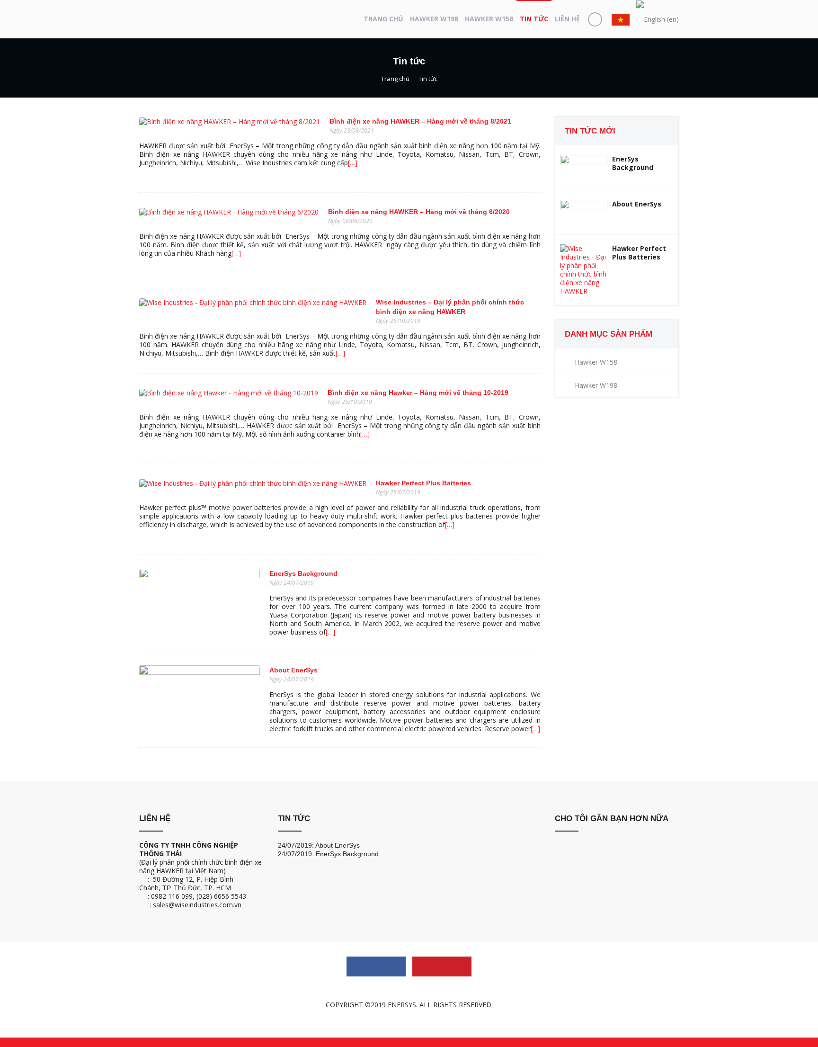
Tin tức (534, 18)
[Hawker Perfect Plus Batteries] (252, 482)
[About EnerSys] (199, 696)
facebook (376, 966)
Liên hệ (567, 18)
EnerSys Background (303, 573)
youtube (441, 966)
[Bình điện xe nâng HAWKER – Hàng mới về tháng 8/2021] (229, 120)
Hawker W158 (489, 18)
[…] (352, 162)
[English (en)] (657, 19)
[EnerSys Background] (199, 600)
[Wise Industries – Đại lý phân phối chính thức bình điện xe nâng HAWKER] (252, 301)
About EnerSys (293, 670)
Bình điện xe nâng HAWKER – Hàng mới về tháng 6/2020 (419, 211)
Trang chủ (383, 18)
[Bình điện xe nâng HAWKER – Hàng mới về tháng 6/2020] (229, 210)
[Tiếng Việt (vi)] (621, 19)
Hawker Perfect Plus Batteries (423, 483)
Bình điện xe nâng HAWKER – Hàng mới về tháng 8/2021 (420, 121)
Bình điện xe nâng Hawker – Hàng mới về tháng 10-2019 (418, 392)
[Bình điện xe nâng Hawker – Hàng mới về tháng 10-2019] (228, 391)
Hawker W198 (434, 18)
